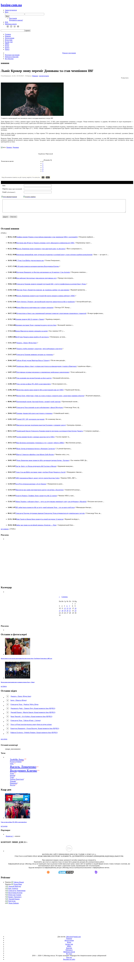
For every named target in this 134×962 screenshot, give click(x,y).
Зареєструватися (11, 10)
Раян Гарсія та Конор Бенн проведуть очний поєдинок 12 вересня (39, 519)
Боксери (69, 948)
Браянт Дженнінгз (14, 897)
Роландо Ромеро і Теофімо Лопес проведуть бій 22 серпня (36, 496)
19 (65, 611)
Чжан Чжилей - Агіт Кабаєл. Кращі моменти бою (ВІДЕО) (31, 716)
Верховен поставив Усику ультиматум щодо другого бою (35, 325)
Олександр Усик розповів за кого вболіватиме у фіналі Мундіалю (39, 407)
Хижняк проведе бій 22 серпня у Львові (29, 319)
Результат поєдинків (12, 55)
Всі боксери (9, 59)
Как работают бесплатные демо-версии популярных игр (36, 278)
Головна (8, 34)
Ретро (7, 46)
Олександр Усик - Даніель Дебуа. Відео (24, 704)
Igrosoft (12, 775)
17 (60, 611)
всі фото (4, 686)
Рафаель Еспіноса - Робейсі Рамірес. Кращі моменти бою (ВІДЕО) (34, 732)
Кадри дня (8, 42)
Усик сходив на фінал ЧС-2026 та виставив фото (33, 384)
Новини (8, 36)
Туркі (12, 777)
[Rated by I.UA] (62, 933)
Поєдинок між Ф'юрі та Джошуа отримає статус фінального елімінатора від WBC (45, 243)
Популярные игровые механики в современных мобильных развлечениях (42, 372)
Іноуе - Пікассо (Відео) (18, 700)
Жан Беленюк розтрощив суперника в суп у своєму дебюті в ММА (40, 443)
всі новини (5, 529)
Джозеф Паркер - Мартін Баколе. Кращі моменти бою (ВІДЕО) (32, 712)
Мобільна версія (11, 24)
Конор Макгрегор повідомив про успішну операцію (34, 307)
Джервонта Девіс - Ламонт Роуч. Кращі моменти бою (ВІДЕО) (32, 708)
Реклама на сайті (69, 959)
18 (62, 611)
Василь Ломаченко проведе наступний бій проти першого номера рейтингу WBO (45, 296)
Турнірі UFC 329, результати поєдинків (30, 419)
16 (75, 608)
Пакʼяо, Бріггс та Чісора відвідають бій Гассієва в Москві (35, 466)
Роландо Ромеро (16, 762)
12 (65, 608)
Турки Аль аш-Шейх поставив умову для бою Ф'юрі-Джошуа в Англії (40, 472)
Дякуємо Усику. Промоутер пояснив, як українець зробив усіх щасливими (42, 290)
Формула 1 (9, 836)
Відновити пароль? (16, 20)
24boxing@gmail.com (73, 937)
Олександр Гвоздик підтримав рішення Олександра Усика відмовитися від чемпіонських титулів (50, 513)
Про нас (69, 957)
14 (70, 608)
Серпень (65, 597)
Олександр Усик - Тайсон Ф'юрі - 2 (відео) (25, 720)
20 (67, 611)
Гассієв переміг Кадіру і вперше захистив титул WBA (35, 437)
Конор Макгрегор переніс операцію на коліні (31, 331)
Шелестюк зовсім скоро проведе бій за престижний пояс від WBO (40, 390)
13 (67, 608)
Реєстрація (13, 18)
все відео (4, 739)
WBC (12, 764)
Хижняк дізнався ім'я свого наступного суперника (34, 413)
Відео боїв (8, 40)
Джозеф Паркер (14, 899)
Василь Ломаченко (23, 767)
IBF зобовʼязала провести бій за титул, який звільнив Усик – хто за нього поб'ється (45, 507)
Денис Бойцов (13, 903)
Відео (69, 942)
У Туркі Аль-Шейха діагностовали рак (30, 260)
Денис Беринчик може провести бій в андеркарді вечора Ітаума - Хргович (42, 460)
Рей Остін (11, 901)
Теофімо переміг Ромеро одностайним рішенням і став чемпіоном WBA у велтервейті (47, 237)
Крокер (9, 147)
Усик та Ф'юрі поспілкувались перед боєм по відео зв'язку (31, 724)
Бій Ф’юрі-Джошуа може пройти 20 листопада (32, 337)
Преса (7, 49)
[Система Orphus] (32, 178)
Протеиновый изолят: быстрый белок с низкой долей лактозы (38, 401)
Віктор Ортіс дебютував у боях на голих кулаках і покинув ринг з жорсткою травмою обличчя (50, 396)
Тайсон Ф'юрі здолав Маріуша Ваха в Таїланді (32, 360)
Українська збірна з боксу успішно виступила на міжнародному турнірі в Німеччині (46, 366)
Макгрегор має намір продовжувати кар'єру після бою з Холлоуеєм (39, 490)
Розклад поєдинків (69, 53)
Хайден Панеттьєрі (17, 779)
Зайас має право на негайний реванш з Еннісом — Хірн (36, 525)
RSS (6, 22)
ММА (7, 44)
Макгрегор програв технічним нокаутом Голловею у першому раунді (41, 425)
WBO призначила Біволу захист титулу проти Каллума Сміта (37, 478)
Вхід (6, 12)
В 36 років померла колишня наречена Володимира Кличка (37, 266)
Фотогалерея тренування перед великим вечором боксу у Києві (17, 682)
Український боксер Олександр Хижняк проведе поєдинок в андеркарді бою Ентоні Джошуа (49, 431)
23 (75, 611)
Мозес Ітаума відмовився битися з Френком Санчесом (35, 449)
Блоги (7, 47)
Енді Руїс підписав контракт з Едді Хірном (30, 484)
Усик (12, 773)
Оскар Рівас (18, 884)
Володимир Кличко (23, 770)
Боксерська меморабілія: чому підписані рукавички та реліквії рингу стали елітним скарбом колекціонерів (54, 254)
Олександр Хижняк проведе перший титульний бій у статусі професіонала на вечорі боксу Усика (51, 284)
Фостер (12, 785)
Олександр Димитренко (16, 890)
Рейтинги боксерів (11, 57)
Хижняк (13, 781)
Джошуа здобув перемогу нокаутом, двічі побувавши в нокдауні (39, 349)
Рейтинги (69, 950)
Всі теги (69, 954)
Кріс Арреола (13, 888)
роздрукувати (44, 76)
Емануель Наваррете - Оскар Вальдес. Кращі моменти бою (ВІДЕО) (34, 728)
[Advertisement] (67, 563)
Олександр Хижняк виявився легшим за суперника (34, 354)
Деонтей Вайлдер (14, 886)
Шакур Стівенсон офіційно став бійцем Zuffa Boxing (35, 454)
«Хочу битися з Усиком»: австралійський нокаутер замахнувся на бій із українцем (45, 302)
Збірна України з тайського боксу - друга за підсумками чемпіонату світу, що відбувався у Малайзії (50, 501)
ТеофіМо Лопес (17, 759)
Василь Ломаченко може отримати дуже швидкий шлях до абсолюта (40, 249)
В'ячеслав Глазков (14, 895)
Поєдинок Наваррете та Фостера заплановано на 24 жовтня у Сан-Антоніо (43, 272)
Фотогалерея (9, 38)
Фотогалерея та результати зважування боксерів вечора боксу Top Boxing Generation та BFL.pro (26, 658)
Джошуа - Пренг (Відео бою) (26, 343)
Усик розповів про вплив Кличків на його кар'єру (34, 378)
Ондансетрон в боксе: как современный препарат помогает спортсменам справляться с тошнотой (51, 313)
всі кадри (4, 826)
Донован (16, 147)
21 (70, 611)
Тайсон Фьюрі (19, 882)
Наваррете (13, 783)
